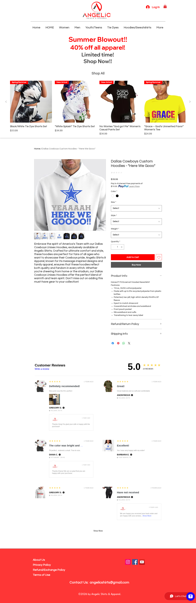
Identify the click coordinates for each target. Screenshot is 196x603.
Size (113, 202)
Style (114, 215)
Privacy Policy (42, 564)
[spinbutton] (117, 246)
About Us (39, 559)
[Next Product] (190, 101)
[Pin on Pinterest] (118, 343)
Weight (115, 229)
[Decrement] (113, 246)
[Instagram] (128, 562)
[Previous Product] (6, 101)
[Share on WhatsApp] (123, 343)
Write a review (42, 369)
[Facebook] (135, 562)
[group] (98, 108)
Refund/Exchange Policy (49, 569)
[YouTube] (142, 562)
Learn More (134, 186)
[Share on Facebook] (113, 343)
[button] (165, 6)
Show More (146, 516)
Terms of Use (41, 574)
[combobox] (136, 208)
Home (37, 149)
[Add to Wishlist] (159, 257)
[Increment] (122, 246)
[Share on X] (129, 343)
